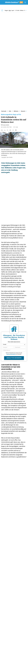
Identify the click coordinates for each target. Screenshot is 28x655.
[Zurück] (2, 10)
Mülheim (16, 111)
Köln (10, 111)
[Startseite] (11, 2)
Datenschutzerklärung (11, 354)
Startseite (3, 111)
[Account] (25, 2)
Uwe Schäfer (6, 125)
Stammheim (24, 111)
